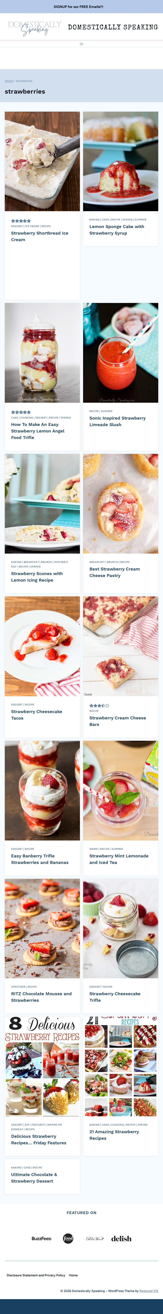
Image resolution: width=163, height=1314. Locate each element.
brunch (46, 562)
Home (73, 1275)
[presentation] (42, 161)
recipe (46, 226)
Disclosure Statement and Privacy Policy (36, 1275)
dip (27, 1124)
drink (93, 848)
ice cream (32, 226)
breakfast (31, 562)
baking (94, 219)
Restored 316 (149, 1291)
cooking (26, 417)
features (38, 1124)
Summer (140, 219)
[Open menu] (81, 44)
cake (105, 219)
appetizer (18, 986)
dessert (17, 226)
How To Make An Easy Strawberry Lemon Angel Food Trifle (37, 431)
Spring (128, 219)
